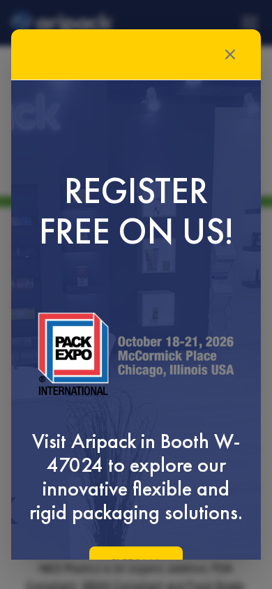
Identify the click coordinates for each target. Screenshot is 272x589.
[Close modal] (230, 54)
